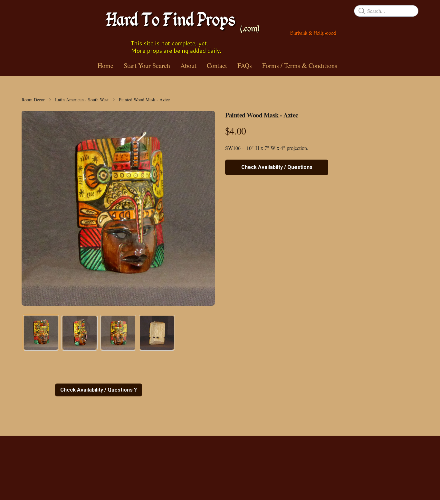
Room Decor (33, 100)
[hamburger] (27, 10)
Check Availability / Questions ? (98, 390)
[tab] (41, 333)
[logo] (220, 30)
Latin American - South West (82, 100)
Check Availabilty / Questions (276, 167)
